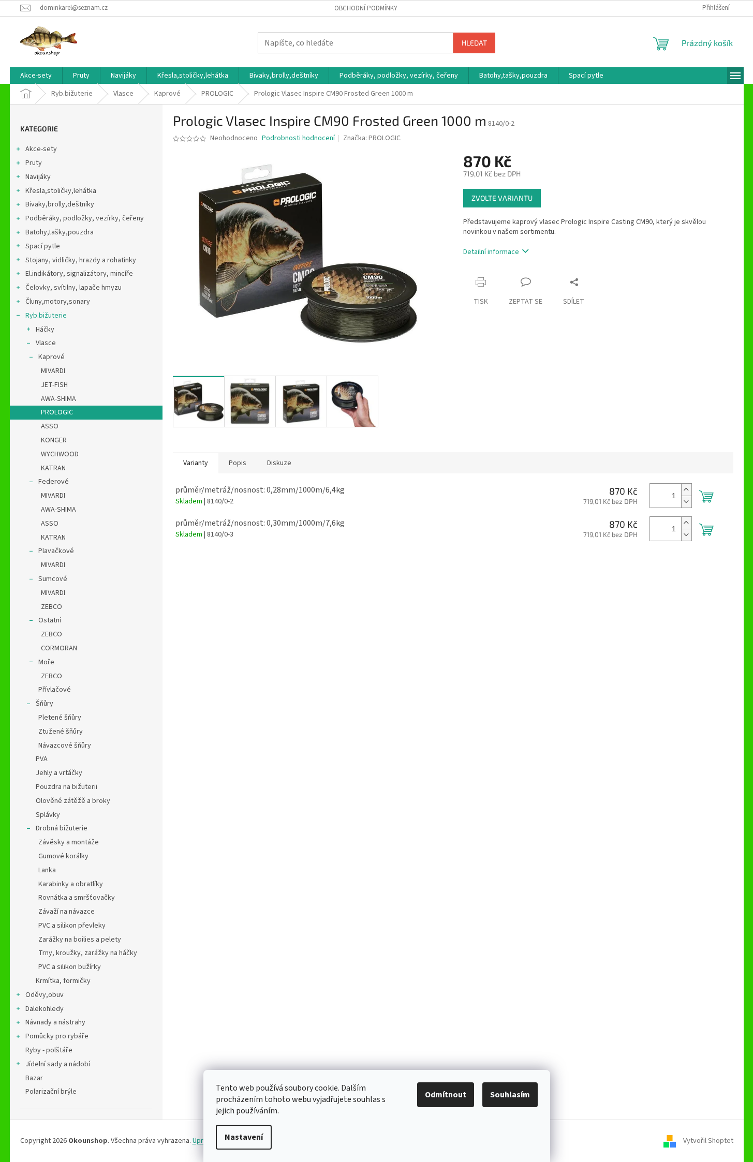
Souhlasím (510, 1094)
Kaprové (51, 357)
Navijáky (38, 177)
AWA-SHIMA (58, 399)
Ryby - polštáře (48, 1050)
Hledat (474, 42)
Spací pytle (42, 246)
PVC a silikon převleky (72, 925)
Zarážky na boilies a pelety (79, 939)
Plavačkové (56, 551)
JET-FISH (54, 385)
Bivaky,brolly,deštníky (59, 204)
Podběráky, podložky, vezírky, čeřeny (84, 218)
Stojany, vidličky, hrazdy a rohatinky (80, 260)
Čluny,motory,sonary (57, 301)
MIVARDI (53, 371)
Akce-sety (41, 149)
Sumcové (52, 579)
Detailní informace (491, 252)
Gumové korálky (63, 856)
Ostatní (49, 620)
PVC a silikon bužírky (69, 967)
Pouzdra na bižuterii (66, 787)
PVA (42, 759)
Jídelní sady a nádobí (57, 1064)
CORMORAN (59, 648)
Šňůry (44, 703)
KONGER (54, 440)
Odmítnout (445, 1094)
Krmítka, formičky (63, 981)
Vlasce (46, 343)
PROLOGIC (57, 412)
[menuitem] (36, 75)
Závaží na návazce (66, 911)
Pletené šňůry (59, 717)
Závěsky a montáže (68, 842)
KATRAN (53, 468)
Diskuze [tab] (279, 463)
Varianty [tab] (195, 463)
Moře (46, 662)
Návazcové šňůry (64, 745)
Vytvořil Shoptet (708, 1141)
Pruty (33, 163)
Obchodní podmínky (365, 8)
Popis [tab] (237, 463)
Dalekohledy (44, 1009)
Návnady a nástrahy (55, 1022)
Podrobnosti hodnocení (298, 138)
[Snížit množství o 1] (686, 502)
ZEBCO (51, 607)
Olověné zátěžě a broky (73, 801)
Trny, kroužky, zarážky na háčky (87, 953)
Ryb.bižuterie (46, 315)
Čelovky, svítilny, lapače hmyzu (73, 287)
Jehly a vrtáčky (59, 773)
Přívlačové (54, 689)
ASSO (49, 426)
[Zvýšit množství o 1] (686, 490)
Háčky (45, 329)
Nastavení (244, 1137)
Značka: (372, 138)
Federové (53, 481)
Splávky (48, 815)
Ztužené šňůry (60, 731)
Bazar (34, 1078)
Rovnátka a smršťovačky (76, 897)
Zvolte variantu (502, 197)
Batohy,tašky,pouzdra (59, 232)
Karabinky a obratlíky (70, 884)
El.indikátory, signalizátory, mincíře (79, 274)
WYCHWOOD (60, 454)
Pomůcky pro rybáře (56, 1036)
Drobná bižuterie (61, 828)
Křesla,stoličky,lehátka (60, 191)
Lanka (47, 870)
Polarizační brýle (51, 1091)
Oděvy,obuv (44, 995)
